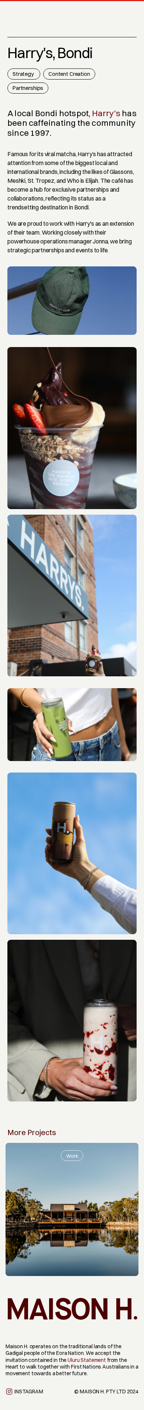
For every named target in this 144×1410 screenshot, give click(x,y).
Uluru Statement (87, 1360)
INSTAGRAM (28, 1391)
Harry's (106, 113)
